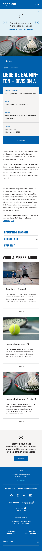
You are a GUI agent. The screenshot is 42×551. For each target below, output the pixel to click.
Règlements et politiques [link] (27, 488)
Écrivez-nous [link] (10, 488)
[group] (21, 22)
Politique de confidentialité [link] (30, 532)
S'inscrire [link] (21, 140)
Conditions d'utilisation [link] (10, 532)
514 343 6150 (21, 480)
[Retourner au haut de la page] (38, 541)
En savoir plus (8, 220)
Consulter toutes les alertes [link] (21, 29)
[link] (9, 4)
